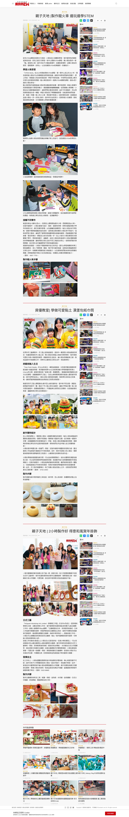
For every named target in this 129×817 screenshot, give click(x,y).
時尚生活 (95, 86)
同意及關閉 (110, 813)
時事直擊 (95, 44)
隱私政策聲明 (25, 807)
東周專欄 (88, 3)
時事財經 (40, 3)
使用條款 (32, 807)
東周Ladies (48, 3)
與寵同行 (95, 27)
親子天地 (64, 11)
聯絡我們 (19, 807)
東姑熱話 (95, 78)
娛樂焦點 (95, 53)
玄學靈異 (80, 3)
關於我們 (14, 807)
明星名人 (33, 3)
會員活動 (73, 3)
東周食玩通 (64, 3)
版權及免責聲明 (39, 807)
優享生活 (56, 3)
